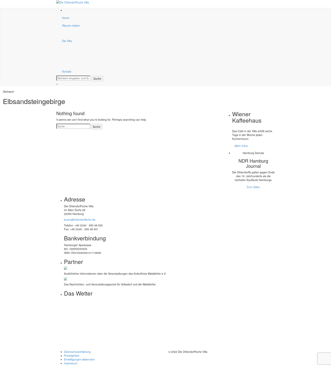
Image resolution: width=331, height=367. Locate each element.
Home (65, 18)
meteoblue (70, 346)
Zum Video (253, 187)
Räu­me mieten (71, 25)
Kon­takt (66, 71)
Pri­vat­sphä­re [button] (71, 355)
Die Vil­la (67, 41)
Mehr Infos (241, 146)
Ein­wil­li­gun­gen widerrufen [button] (79, 359)
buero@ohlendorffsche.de (79, 219)
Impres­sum (71, 363)
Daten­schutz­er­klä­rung (77, 352)
